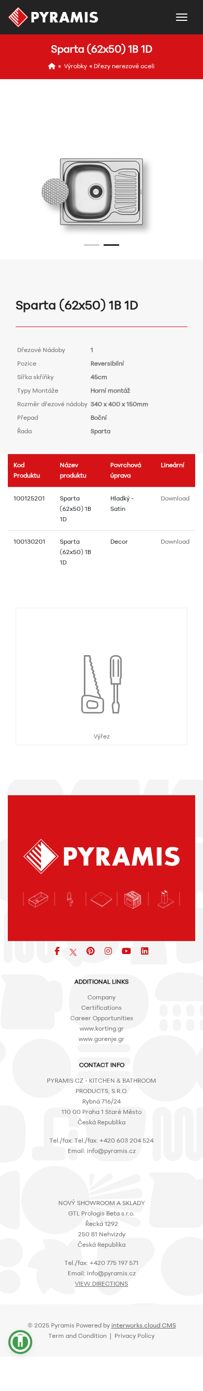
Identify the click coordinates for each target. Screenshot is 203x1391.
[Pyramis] (53, 17)
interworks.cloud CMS (143, 1325)
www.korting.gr (102, 1028)
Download (175, 498)
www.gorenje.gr (101, 1039)
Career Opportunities (101, 1018)
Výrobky (75, 66)
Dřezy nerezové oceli (124, 66)
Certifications (101, 1007)
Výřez (102, 736)
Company (101, 997)
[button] (91, 245)
